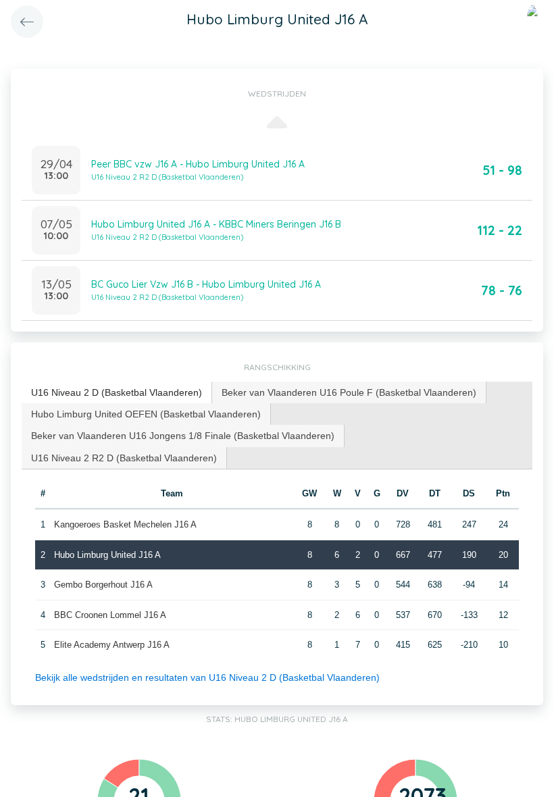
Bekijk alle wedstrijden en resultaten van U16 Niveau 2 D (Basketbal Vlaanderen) (207, 677)
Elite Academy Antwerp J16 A (112, 645)
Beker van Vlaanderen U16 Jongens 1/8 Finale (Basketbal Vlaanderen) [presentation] (182, 435)
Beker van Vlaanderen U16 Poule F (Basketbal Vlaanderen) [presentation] (349, 392)
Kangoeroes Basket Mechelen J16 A (125, 524)
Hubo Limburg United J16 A (107, 555)
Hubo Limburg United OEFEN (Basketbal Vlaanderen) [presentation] (146, 414)
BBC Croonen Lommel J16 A (110, 615)
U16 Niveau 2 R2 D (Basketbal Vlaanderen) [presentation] (124, 458)
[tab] (117, 393)
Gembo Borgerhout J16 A (103, 585)
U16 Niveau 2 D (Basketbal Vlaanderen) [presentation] (116, 392)
